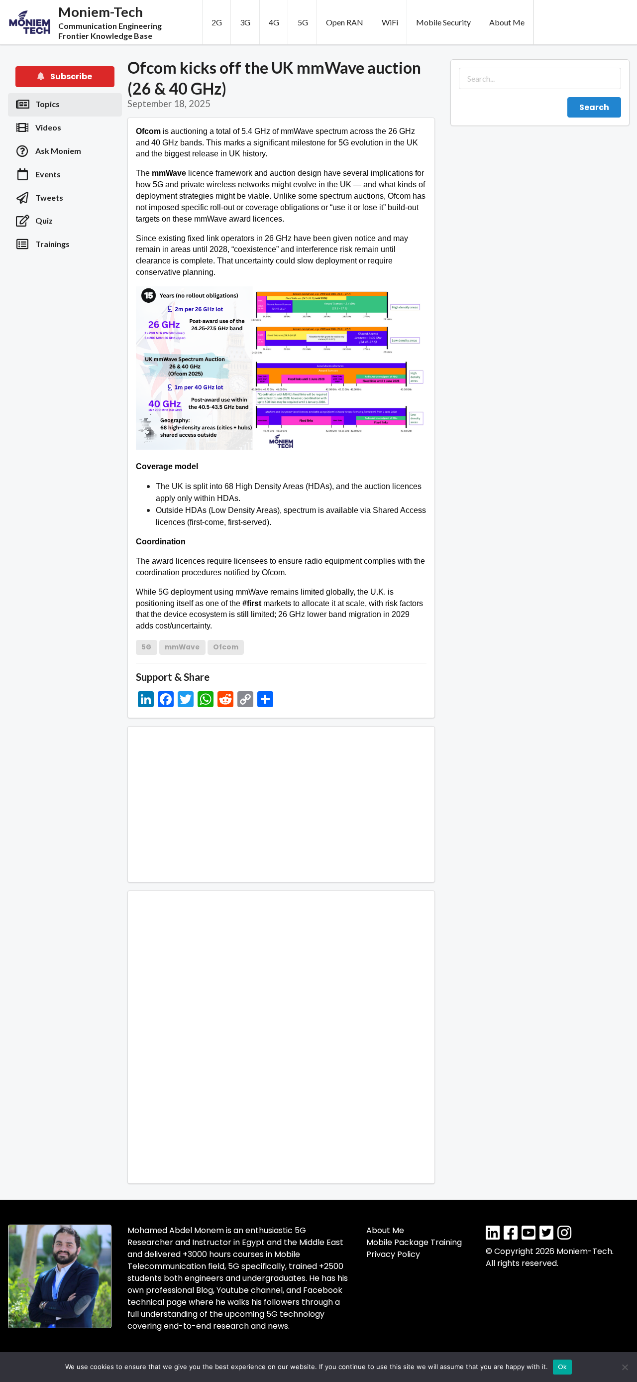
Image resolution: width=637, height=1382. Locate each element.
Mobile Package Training (414, 1242)
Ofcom (225, 647)
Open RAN (344, 22)
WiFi (390, 22)
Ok (562, 1367)
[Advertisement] (65, 418)
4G (274, 22)
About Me (507, 22)
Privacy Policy (393, 1254)
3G (245, 22)
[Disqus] (281, 1035)
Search (594, 107)
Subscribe (70, 76)
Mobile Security (443, 22)
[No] (625, 1367)
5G (303, 22)
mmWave (182, 647)
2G (217, 22)
